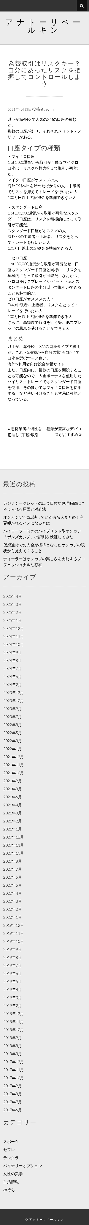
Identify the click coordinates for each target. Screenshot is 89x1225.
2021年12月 (13, 756)
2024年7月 (12, 668)
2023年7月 (12, 716)
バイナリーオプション (22, 1165)
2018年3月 (12, 1053)
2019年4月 (12, 989)
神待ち (9, 1189)
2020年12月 (13, 837)
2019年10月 (13, 941)
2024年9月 (12, 652)
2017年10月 (13, 1077)
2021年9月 (12, 780)
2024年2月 (12, 684)
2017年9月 (12, 1085)
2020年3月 (12, 901)
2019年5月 (12, 981)
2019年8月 (12, 957)
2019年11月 (13, 933)
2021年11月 (13, 764)
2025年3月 (12, 604)
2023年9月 (12, 708)
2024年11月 (13, 636)
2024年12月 (13, 628)
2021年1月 (12, 829)
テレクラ (11, 1157)
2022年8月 (12, 724)
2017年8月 (12, 1093)
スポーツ (11, 1141)
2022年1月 (12, 748)
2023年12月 (13, 692)
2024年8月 (12, 660)
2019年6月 (12, 973)
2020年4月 (12, 893)
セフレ (9, 1149)
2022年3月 (12, 740)
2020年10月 (13, 853)
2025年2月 (12, 612)
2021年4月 (12, 804)
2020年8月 (12, 861)
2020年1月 (12, 917)
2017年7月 (12, 1101)
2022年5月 (12, 732)
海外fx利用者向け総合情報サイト (36, 364)
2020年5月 (12, 885)
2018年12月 (13, 1013)
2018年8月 (12, 1045)
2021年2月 (12, 821)
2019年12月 (13, 925)
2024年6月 (12, 676)
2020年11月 (13, 845)
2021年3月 (12, 813)
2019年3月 (12, 997)
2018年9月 (12, 1037)
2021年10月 (13, 772)
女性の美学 (13, 1173)
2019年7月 (12, 965)
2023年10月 (13, 700)
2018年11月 (13, 1021)
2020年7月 (12, 869)
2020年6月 (12, 877)
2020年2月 (12, 909)
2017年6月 (12, 1109)
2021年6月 (12, 796)
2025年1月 (12, 620)
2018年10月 (13, 1029)
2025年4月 (12, 596)
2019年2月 (12, 1005)
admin (50, 109)
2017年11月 (13, 1069)
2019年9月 (12, 949)
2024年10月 (13, 644)
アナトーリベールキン (44, 25)
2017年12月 (13, 1061)
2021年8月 (12, 788)
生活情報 (11, 1181)
